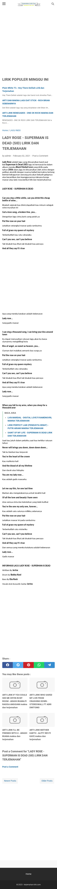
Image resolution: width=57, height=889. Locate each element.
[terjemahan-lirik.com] (28, 4)
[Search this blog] (53, 4)
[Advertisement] (28, 40)
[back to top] (51, 882)
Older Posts (46, 781)
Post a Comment (40, 156)
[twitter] (18, 665)
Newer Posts (10, 781)
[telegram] (49, 665)
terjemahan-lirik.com (32, 885)
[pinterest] (28, 665)
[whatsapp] (39, 665)
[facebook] (7, 665)
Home (28, 874)
